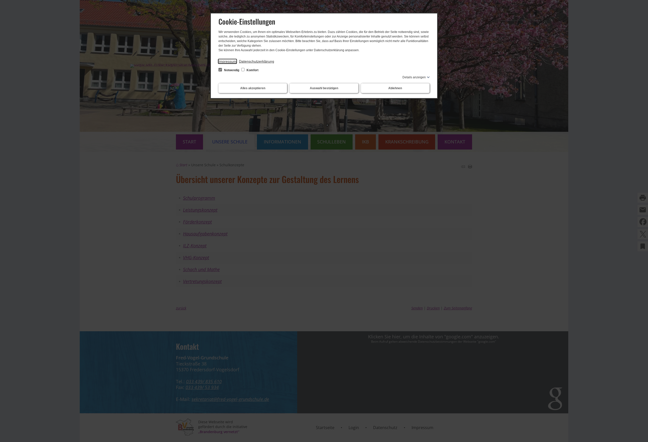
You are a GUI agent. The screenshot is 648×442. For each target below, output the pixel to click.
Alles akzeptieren (252, 88)
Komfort (252, 70)
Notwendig (231, 70)
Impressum (227, 61)
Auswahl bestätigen (324, 88)
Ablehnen (395, 88)
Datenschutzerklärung (256, 61)
